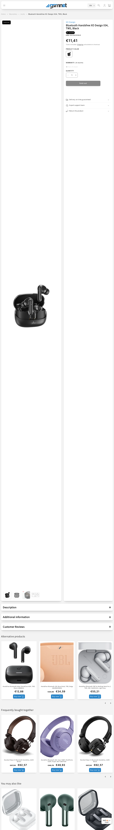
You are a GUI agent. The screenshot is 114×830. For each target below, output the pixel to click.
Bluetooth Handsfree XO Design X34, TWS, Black (47, 14)
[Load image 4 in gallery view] (35, 595)
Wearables (13, 14)
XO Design (70, 22)
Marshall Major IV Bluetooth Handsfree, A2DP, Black (95, 760)
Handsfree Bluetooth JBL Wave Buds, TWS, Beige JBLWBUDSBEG (57, 687)
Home (3, 14)
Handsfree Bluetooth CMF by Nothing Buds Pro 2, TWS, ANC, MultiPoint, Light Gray (95, 687)
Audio (22, 14)
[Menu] (110, 819)
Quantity (70, 71)
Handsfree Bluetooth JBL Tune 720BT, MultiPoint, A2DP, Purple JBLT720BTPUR (57, 760)
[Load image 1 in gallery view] (7, 595)
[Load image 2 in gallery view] (17, 595)
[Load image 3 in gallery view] (26, 595)
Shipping (80, 44)
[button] (99, 5)
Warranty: (70, 63)
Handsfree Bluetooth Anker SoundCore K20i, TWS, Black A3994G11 (19, 687)
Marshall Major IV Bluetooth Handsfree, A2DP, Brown (19, 760)
